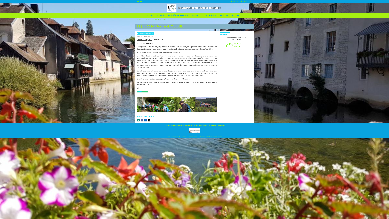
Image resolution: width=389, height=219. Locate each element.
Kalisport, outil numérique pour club (213, 136)
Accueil (150, 15)
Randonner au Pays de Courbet (199, 8)
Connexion (236, 1)
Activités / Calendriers (177, 15)
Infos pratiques (226, 15)
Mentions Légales (202, 125)
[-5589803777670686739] (155, 104)
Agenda (239, 15)
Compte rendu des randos (146, 33)
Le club (160, 15)
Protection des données (173, 125)
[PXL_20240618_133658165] (206, 104)
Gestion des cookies (218, 125)
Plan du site (188, 125)
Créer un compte (247, 1)
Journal (195, 15)
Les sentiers (210, 15)
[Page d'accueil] (171, 8)
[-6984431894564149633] (184, 104)
